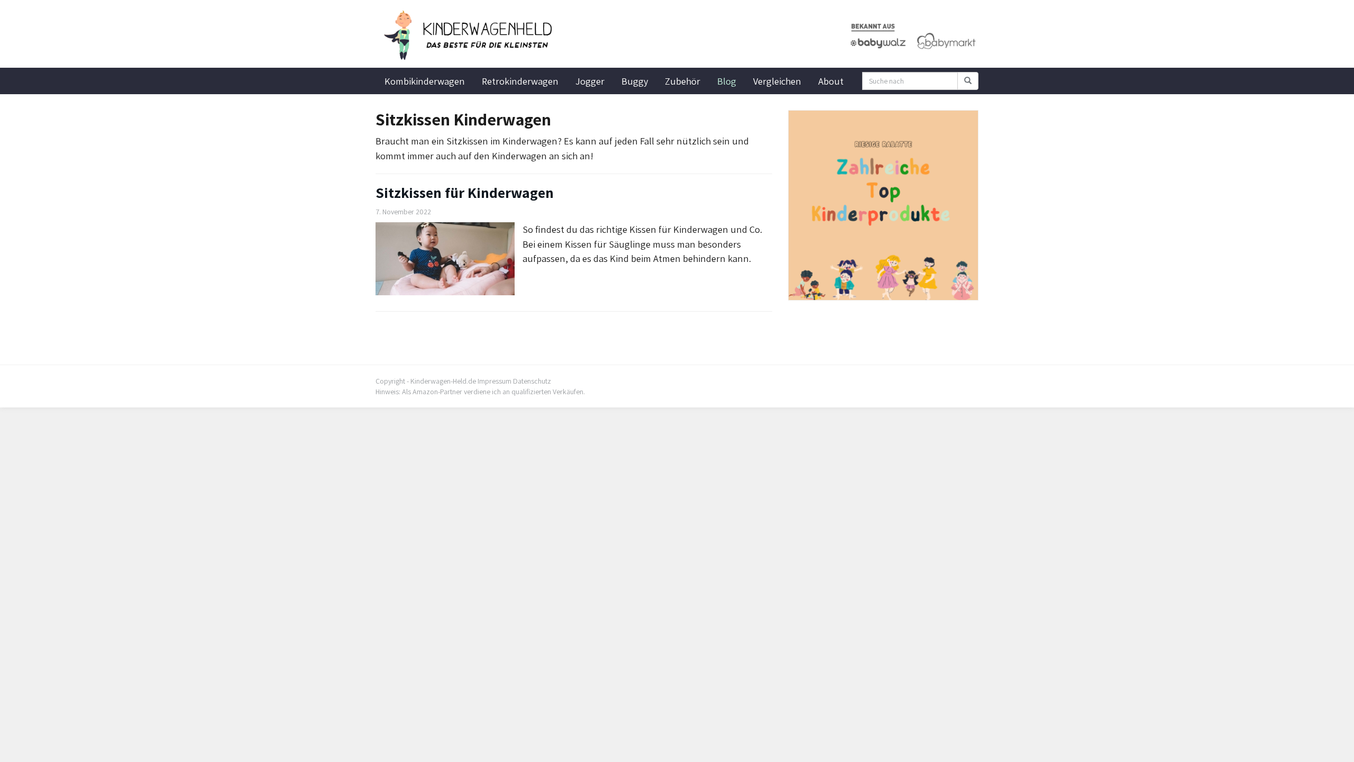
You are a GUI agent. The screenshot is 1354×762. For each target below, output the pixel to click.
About (831, 81)
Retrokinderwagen (520, 81)
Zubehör (682, 81)
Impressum (494, 381)
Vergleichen (777, 81)
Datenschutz (532, 381)
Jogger (590, 81)
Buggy (634, 81)
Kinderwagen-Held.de (443, 381)
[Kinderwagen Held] (471, 35)
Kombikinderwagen (425, 81)
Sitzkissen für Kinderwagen (465, 192)
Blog (726, 81)
